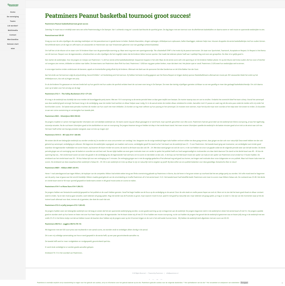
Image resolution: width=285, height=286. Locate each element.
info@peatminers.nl (172, 273)
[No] (282, 283)
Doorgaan (244, 282)
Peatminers (159, 273)
